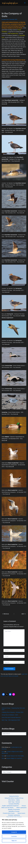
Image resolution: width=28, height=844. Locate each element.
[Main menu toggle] (24, 2)
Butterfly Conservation (14, 809)
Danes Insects (21, 813)
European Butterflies (14, 804)
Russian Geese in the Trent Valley (15, 756)
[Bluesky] (10, 694)
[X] (7, 694)
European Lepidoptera (14, 815)
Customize (14, 836)
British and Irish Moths (7, 807)
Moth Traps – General (14, 802)
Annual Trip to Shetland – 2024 (10, 715)
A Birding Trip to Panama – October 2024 (12, 712)
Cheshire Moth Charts (9, 813)
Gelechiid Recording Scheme (14, 817)
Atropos (24, 805)
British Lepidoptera (21, 807)
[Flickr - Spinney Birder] (13, 694)
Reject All (14, 840)
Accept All (14, 832)
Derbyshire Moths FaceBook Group (14, 798)
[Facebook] (3, 694)
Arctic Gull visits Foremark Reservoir (11, 717)
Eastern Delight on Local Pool (14, 758)
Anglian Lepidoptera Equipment (10, 805)
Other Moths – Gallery (14, 800)
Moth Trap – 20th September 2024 (11, 720)
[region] (14, 830)
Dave (3, 751)
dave (3, 756)
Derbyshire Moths (14, 796)
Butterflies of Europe (14, 811)
